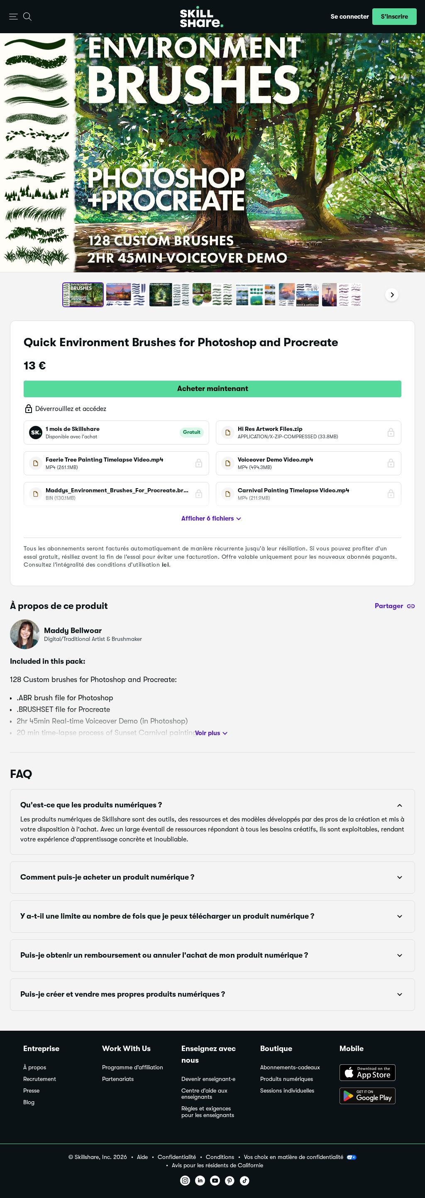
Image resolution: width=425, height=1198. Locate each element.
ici (165, 564)
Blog (28, 1102)
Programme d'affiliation (132, 1067)
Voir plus (207, 733)
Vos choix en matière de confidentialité (293, 1157)
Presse (31, 1091)
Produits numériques (286, 1079)
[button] (13, 17)
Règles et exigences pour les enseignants (207, 1111)
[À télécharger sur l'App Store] (371, 1073)
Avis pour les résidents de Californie (217, 1165)
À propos (34, 1067)
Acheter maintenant (212, 388)
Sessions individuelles (287, 1091)
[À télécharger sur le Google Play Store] (371, 1097)
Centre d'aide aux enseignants (204, 1094)
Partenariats (118, 1079)
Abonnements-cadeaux (290, 1067)
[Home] (201, 16)
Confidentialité (177, 1157)
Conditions (220, 1157)
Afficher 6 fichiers (207, 518)
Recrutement (39, 1079)
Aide (142, 1157)
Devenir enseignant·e (208, 1079)
